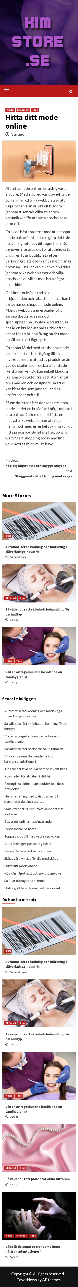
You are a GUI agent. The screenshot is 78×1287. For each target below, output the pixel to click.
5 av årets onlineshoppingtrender (28, 821)
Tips (35, 109)
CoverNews (26, 1279)
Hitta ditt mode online (20, 866)
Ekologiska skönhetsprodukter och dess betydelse (34, 786)
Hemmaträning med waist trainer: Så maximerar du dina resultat (31, 798)
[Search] (71, 91)
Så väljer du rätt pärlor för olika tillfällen (33, 749)
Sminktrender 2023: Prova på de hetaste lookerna (34, 811)
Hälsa (9, 661)
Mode (10, 109)
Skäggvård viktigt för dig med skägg (44, 473)
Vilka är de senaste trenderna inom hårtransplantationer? (29, 758)
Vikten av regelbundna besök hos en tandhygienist (31, 738)
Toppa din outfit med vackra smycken (32, 836)
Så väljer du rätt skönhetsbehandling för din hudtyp (36, 726)
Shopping (23, 109)
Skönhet (11, 598)
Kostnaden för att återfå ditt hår (28, 776)
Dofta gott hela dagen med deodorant (32, 888)
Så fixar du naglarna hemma (24, 880)
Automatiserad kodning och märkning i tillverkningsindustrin (33, 713)
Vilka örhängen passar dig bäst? (27, 843)
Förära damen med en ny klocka (27, 851)
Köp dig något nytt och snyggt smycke (35, 463)
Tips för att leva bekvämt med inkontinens (35, 769)
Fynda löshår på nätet (20, 829)
